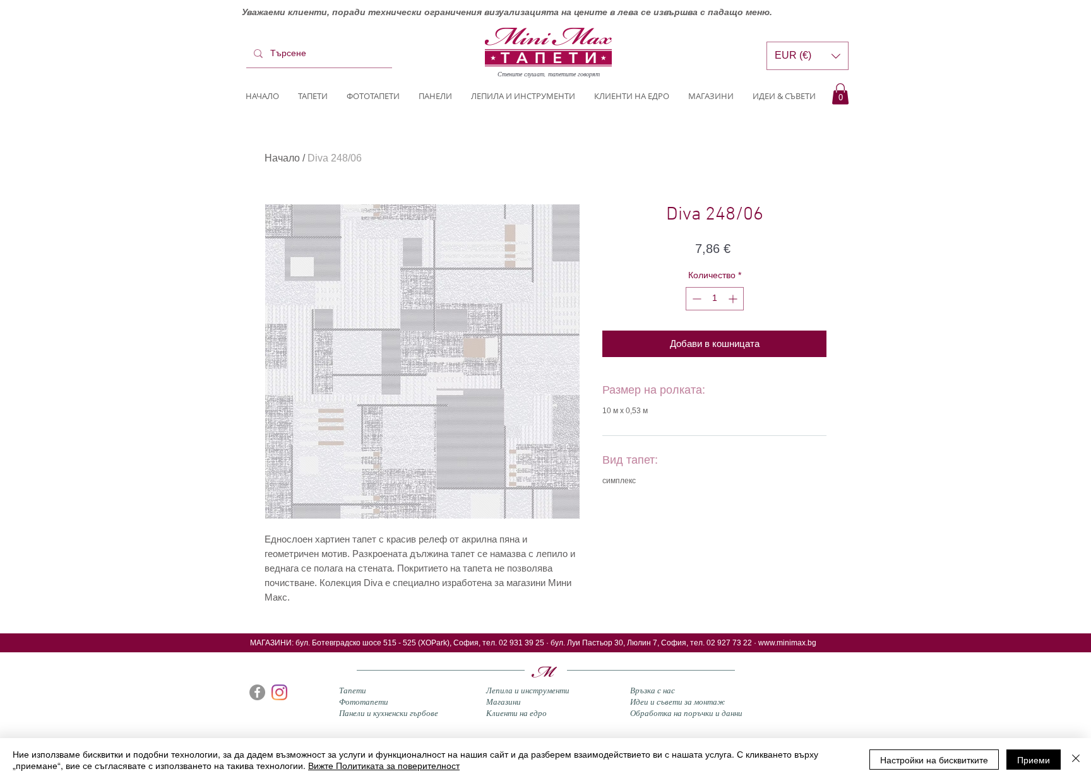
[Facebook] (257, 692)
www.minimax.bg (787, 642)
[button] (840, 93)
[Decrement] (695, 299)
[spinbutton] (714, 299)
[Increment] (734, 299)
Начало (282, 158)
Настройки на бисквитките (934, 759)
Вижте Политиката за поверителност (384, 765)
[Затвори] (1075, 759)
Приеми (1033, 759)
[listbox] (807, 56)
